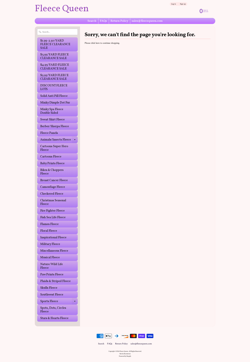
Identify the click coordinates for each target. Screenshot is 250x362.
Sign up (183, 4)
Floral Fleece (48, 231)
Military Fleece (50, 244)
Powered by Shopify (125, 356)
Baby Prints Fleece (52, 163)
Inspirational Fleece (53, 237)
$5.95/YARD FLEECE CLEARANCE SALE (54, 77)
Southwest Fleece (51, 295)
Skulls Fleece (48, 288)
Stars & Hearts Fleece (54, 318)
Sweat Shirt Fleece (52, 119)
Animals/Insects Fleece (59, 140)
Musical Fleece (50, 257)
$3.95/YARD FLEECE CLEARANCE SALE (54, 56)
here (98, 43)
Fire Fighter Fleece (52, 211)
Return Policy (119, 21)
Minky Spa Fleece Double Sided (51, 111)
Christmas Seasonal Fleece (53, 202)
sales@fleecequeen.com (147, 21)
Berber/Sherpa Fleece (54, 126)
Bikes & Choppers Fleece (52, 172)
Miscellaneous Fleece (54, 251)
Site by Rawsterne (125, 354)
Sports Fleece (59, 302)
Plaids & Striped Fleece (55, 281)
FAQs (103, 21)
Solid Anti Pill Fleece (54, 96)
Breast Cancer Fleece (54, 180)
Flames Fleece (49, 224)
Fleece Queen (62, 9)
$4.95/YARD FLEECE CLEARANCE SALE (54, 67)
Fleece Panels (49, 133)
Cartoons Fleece (50, 157)
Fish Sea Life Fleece (53, 217)
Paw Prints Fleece (51, 274)
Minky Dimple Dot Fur (55, 103)
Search (92, 21)
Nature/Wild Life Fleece (51, 266)
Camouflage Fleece (52, 187)
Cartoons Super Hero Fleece (54, 148)
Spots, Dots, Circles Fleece (53, 310)
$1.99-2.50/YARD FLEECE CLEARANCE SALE (55, 44)
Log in (173, 4)
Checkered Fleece (51, 194)
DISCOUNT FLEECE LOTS (53, 87)
